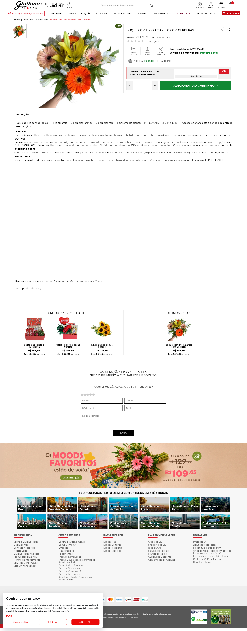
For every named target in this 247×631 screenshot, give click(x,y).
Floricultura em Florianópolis (89, 525)
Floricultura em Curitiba (119, 525)
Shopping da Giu (207, 13)
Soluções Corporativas (25, 562)
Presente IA (199, 541)
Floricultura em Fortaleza (58, 525)
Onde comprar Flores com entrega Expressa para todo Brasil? (212, 551)
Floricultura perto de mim (207, 547)
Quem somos (21, 544)
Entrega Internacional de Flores (210, 556)
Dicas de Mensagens (69, 574)
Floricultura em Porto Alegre (185, 508)
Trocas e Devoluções (69, 556)
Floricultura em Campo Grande (150, 525)
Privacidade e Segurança (71, 565)
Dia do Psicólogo (112, 550)
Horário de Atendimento (27, 559)
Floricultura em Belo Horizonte (214, 525)
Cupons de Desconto (159, 556)
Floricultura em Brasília (181, 525)
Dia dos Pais (109, 541)
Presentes (56, 13)
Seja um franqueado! (25, 565)
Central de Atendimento (71, 541)
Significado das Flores (204, 544)
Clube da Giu (183, 13)
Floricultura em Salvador (89, 508)
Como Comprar (66, 544)
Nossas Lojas (20, 550)
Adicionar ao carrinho (194, 85)
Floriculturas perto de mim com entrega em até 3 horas (123, 493)
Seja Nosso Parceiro (159, 550)
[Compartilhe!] (228, 30)
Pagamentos (65, 553)
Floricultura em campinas (211, 508)
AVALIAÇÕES (153, 42)
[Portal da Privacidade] (199, 613)
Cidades (142, 13)
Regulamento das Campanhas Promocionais (75, 578)
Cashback (199, 7)
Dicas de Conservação (70, 571)
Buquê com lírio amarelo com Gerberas (179, 346)
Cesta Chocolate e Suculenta (34, 346)
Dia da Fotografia (112, 547)
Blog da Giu (154, 547)
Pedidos (221, 7)
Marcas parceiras (157, 553)
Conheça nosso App (24, 547)
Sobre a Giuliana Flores (26, 541)
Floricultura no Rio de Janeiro (121, 508)
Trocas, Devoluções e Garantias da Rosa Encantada (76, 560)
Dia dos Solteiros (112, 544)
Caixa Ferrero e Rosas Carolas (68, 346)
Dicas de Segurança (69, 568)
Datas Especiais (161, 13)
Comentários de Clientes (161, 559)
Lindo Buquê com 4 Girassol (102, 346)
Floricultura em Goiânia (27, 525)
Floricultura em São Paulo (30, 508)
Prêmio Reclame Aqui (25, 556)
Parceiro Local (209, 52)
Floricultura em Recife (150, 508)
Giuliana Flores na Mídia (26, 553)
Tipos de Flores (122, 13)
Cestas (72, 13)
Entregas (63, 547)
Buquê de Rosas (202, 562)
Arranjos (101, 13)
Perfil (211, 7)
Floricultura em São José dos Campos (61, 508)
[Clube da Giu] (123, 487)
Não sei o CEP (196, 76)
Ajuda (69, 7)
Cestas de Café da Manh (207, 559)
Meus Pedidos (66, 550)
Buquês (85, 13)
